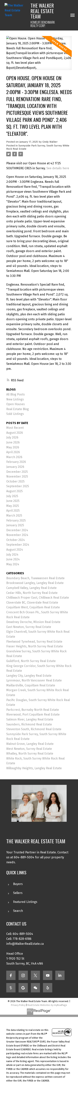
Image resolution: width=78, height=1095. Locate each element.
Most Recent (15, 428)
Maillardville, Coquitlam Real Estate (30, 685)
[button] (11, 975)
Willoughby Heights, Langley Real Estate (34, 768)
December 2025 (17, 472)
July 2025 (12, 496)
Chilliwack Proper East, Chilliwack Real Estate (37, 597)
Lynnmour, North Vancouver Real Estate (34, 680)
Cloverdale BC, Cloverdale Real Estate (32, 602)
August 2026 (14, 432)
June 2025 (13, 501)
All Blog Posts (15, 394)
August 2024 (14, 549)
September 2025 (17, 486)
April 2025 (13, 510)
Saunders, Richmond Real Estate (29, 724)
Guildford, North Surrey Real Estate (31, 661)
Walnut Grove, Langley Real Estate (30, 744)
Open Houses (15, 404)
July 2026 (12, 437)
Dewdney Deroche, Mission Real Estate (33, 622)
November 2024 (17, 535)
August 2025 (14, 491)
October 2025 (15, 481)
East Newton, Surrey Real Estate (28, 627)
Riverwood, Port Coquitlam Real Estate (33, 714)
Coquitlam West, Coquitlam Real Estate (33, 607)
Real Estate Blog (17, 409)
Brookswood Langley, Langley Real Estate (35, 583)
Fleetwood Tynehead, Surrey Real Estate (34, 641)
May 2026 (12, 447)
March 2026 (14, 457)
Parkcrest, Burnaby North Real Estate (32, 710)
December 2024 (17, 530)
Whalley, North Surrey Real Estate (29, 753)
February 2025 (16, 520)
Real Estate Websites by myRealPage (47, 1005)
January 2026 (15, 467)
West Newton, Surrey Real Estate (29, 749)
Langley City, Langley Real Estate (28, 675)
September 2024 (17, 544)
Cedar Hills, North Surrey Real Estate (32, 593)
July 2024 (12, 554)
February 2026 (16, 462)
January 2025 (15, 525)
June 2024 (13, 559)
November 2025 (17, 476)
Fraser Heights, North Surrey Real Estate (34, 646)
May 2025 (12, 506)
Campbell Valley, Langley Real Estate (31, 588)
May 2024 (12, 564)
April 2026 (13, 452)
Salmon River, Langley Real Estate (29, 719)
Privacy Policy (18, 1005)
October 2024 (15, 540)
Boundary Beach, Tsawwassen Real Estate (35, 578)
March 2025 (14, 515)
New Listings (15, 399)
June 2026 (13, 442)
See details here (57, 168)
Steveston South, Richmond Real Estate (33, 729)
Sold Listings (15, 414)
